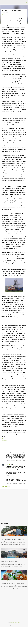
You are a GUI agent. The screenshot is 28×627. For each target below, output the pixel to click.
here (5, 432)
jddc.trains (8, 464)
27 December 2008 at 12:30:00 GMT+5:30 (15, 483)
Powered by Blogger (15, 622)
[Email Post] (2, 439)
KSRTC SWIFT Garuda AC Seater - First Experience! (12, 537)
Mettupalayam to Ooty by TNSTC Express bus (10, 558)
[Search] (26, 2)
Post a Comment (6, 486)
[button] (2, 15)
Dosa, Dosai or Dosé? (5, 580)
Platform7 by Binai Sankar (10, 2)
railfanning (4, 440)
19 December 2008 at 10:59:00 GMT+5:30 (15, 460)
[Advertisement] (14, 505)
